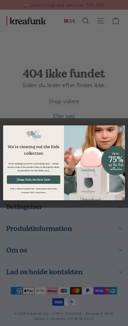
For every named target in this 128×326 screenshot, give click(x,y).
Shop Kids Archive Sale (34, 180)
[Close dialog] (121, 129)
